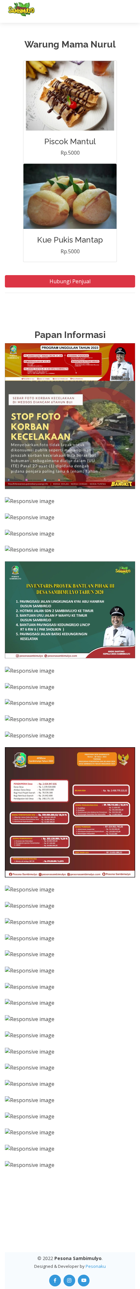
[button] (14, 762)
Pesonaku (96, 1266)
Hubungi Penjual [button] (70, 281)
